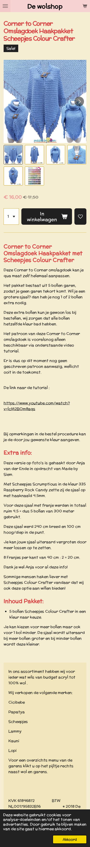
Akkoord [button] (70, 839)
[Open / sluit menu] (5, 6)
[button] (13, 154)
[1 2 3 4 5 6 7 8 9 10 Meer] (11, 216)
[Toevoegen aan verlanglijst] (80, 216)
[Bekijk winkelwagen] (84, 6)
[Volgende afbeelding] (79, 101)
